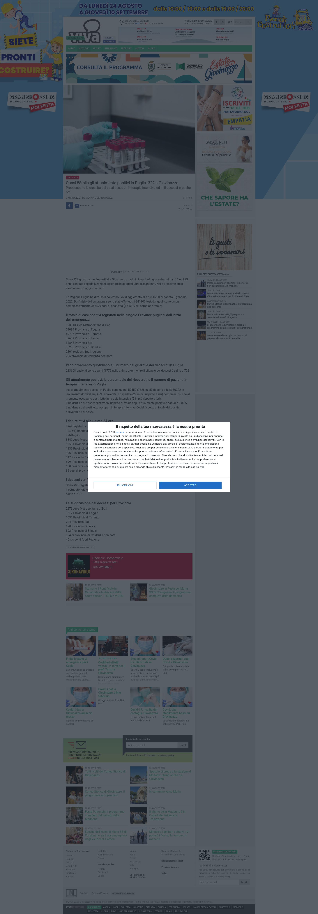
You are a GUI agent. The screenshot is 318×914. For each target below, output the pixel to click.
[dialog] (159, 457)
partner (120, 432)
